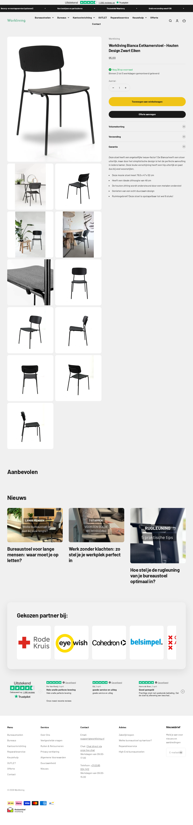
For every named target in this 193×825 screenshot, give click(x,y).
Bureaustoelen (43, 17)
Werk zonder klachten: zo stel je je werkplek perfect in (95, 554)
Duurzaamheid (48, 763)
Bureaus (61, 17)
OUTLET (102, 17)
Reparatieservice (120, 17)
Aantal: (112, 80)
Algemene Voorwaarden (53, 757)
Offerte (154, 17)
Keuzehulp (138, 17)
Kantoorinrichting (82, 17)
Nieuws (45, 768)
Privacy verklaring (50, 751)
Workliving (114, 38)
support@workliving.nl (92, 738)
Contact (96, 23)
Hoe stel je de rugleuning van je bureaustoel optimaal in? (155, 575)
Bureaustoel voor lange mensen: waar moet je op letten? (32, 554)
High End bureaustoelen (131, 751)
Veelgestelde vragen (51, 740)
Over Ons (45, 734)
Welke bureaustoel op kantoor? (135, 740)
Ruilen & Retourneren (52, 746)
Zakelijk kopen (126, 734)
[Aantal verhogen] (125, 87)
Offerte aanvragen (147, 114)
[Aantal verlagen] (113, 87)
